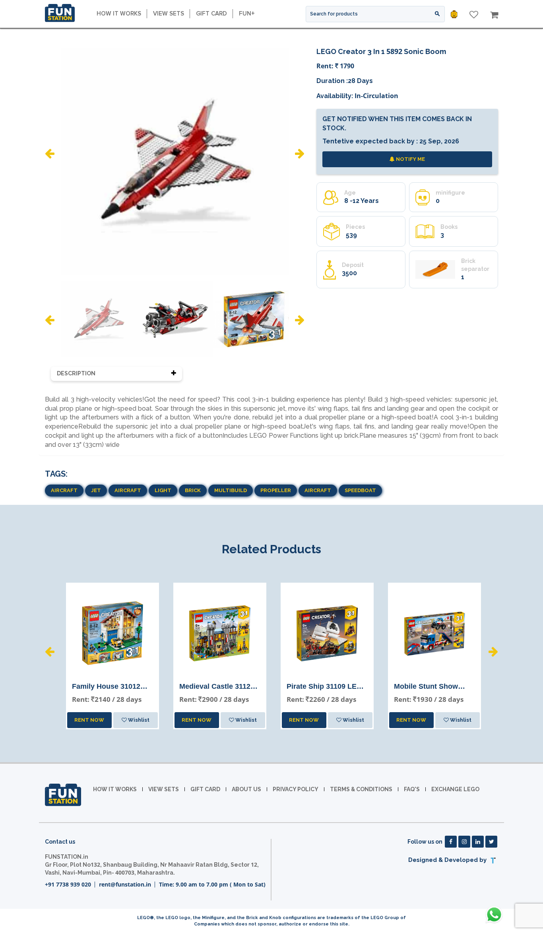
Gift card (211, 13)
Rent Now (89, 720)
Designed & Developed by (448, 859)
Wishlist (138, 720)
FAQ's (412, 789)
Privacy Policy (295, 789)
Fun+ (247, 13)
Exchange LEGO (455, 789)
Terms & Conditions (361, 789)
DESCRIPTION (76, 373)
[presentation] (49, 153)
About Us (246, 789)
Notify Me (410, 159)
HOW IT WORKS (119, 13)
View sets (168, 13)
